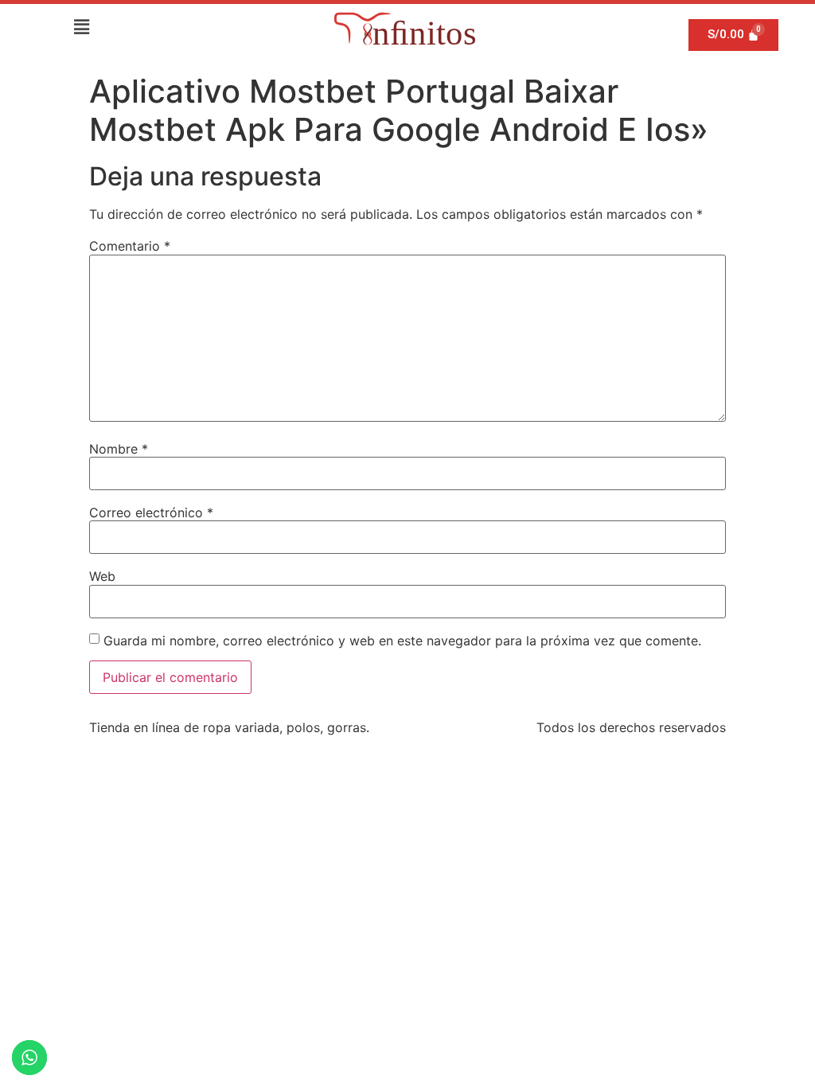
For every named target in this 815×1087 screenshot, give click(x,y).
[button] (81, 26)
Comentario (129, 246)
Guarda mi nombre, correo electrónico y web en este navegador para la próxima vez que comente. (402, 640)
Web (102, 576)
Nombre (118, 448)
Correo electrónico (151, 512)
